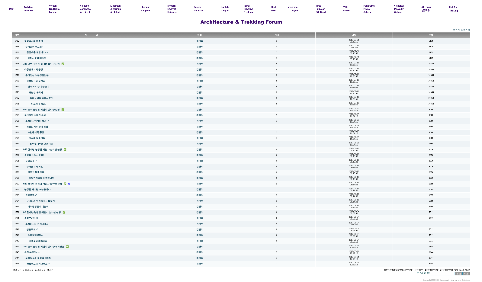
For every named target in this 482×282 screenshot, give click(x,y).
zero (459, 280)
